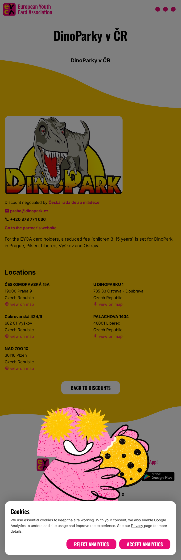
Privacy (137, 525)
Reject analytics (91, 544)
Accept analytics (145, 544)
